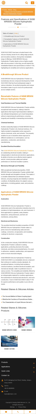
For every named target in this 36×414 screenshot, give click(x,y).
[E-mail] (6, 412)
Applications (5, 367)
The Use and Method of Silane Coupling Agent (16, 296)
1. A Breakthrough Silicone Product (13, 36)
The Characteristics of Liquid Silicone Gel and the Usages (18, 302)
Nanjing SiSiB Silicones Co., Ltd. (21, 402)
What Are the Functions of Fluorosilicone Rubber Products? (18, 299)
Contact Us (5, 375)
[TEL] (18, 412)
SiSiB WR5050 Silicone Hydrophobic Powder (18, 150)
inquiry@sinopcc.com (10, 394)
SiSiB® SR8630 (26, 330)
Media (10, 10)
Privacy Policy (22, 407)
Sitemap (12, 407)
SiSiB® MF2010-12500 (9, 330)
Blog (14, 10)
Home (5, 10)
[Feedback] (30, 412)
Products (4, 362)
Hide (16, 33)
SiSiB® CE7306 (9, 349)
